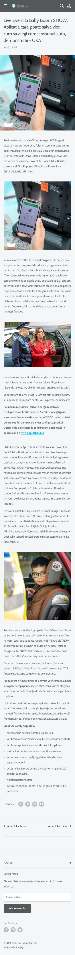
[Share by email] (41, 804)
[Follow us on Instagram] (13, 929)
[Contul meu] (69, 6)
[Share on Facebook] (20, 804)
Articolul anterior (16, 826)
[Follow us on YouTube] (20, 929)
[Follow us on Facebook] (6, 929)
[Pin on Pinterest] (27, 804)
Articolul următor (58, 826)
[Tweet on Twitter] (34, 804)
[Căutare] (62, 6)
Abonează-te (17, 908)
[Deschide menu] (5, 5)
